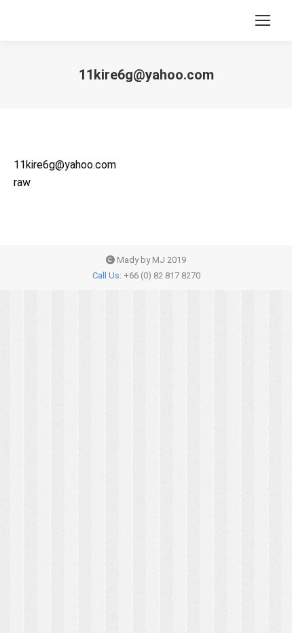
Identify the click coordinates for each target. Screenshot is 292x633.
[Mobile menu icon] (263, 20)
